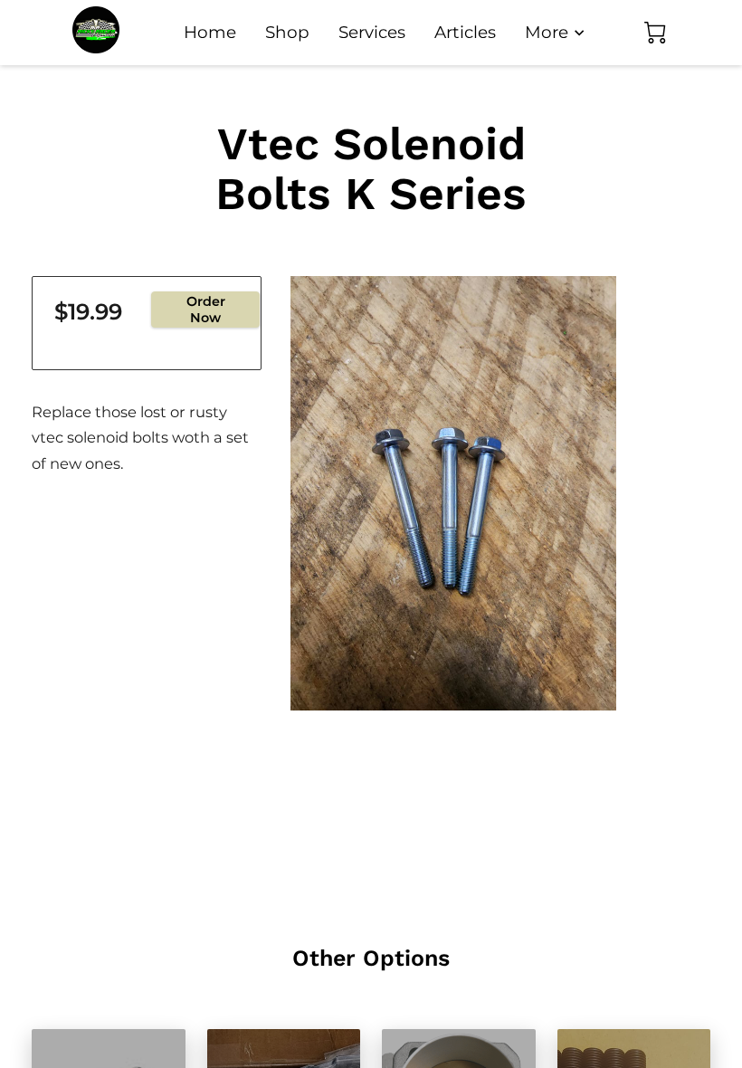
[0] (655, 32)
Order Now (205, 309)
